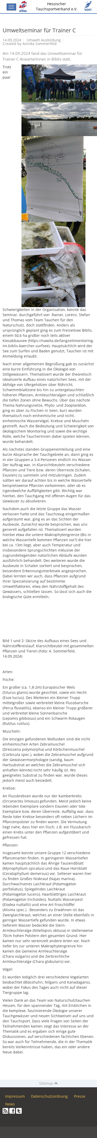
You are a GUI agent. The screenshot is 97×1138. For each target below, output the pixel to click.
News (10, 1104)
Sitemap (46, 1083)
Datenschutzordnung (49, 1096)
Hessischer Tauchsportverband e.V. (56, 6)
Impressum (15, 1096)
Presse (79, 1096)
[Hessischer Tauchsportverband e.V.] (24, 6)
